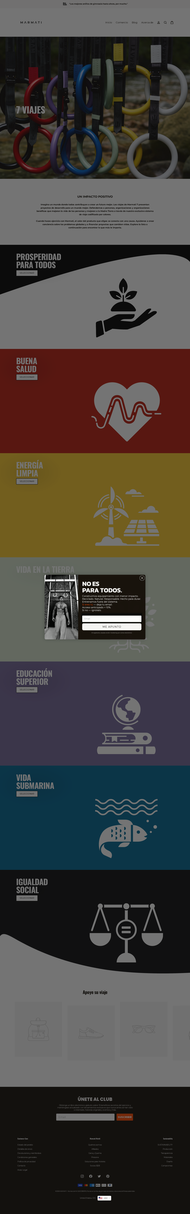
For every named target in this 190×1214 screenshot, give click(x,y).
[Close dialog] (142, 578)
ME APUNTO (111, 626)
